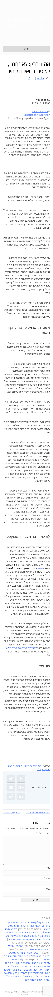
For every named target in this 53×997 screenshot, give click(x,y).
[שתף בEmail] (11, 787)
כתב (40, 568)
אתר (48, 889)
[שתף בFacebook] (21, 778)
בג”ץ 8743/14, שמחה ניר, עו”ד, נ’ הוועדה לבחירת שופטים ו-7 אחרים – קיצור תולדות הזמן (26, 976)
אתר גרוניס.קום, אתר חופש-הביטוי (25, 939)
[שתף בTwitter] (11, 778)
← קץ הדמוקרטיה (11, 812)
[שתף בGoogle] (21, 787)
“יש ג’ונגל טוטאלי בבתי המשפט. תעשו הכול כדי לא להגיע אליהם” (27, 936)
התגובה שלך (43, 833)
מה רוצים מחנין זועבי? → (38, 812)
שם (48, 868)
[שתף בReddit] (11, 796)
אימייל (47, 878)
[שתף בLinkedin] (21, 796)
